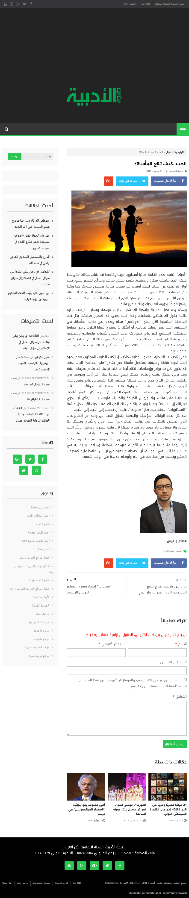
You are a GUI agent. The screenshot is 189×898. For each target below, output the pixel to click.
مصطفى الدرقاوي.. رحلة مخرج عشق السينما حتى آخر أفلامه (31, 224)
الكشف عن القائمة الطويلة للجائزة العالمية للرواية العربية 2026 (31, 414)
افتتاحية (146, 4)
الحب (179, 551)
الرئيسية (179, 152)
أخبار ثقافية (43, 524)
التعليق (180, 697)
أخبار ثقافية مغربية (39, 533)
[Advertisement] (94, 48)
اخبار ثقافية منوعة (39, 580)
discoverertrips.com (175, 893)
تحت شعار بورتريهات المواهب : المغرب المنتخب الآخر (33, 363)
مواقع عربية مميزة (39, 656)
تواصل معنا (43, 614)
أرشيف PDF (130, 4)
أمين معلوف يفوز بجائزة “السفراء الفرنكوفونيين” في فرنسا (86, 809)
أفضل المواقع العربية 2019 (35, 558)
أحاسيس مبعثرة (40, 508)
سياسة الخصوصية (39, 622)
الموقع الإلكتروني (173, 662)
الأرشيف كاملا (41, 597)
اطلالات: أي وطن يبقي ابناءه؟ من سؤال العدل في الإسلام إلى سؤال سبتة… (30, 278)
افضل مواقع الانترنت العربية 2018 (30, 589)
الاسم (181, 644)
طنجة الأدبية (176, 171)
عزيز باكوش (42, 357)
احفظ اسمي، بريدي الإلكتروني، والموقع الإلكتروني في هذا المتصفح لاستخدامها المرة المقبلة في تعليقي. (133, 683)
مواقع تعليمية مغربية (37, 647)
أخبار (168, 152)
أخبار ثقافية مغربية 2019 (35, 541)
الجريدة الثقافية (41, 606)
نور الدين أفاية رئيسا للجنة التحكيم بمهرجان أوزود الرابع (29, 296)
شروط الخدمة (41, 631)
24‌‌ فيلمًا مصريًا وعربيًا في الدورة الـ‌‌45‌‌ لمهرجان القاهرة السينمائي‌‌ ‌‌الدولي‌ (168, 809)
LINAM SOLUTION (130, 883)
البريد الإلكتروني (112, 644)
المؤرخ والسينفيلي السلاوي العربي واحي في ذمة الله (30, 260)
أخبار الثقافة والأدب (38, 516)
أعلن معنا (44, 550)
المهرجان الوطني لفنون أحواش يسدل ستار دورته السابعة (129, 809)
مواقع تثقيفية (42, 639)
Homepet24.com (151, 893)
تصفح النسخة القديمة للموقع (169, 4)
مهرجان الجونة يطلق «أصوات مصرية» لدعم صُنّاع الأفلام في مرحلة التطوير (32, 242)
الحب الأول (169, 551)
